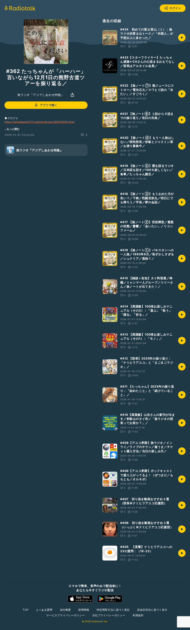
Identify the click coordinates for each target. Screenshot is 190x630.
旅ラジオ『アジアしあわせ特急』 (40, 95)
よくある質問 (44, 609)
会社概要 (65, 609)
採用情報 (83, 609)
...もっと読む (12, 128)
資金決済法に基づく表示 (152, 609)
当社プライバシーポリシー (108, 615)
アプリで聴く (49, 105)
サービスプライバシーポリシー (65, 615)
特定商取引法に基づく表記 (113, 609)
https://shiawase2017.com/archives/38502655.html (39, 121)
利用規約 (138, 615)
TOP (25, 609)
